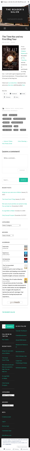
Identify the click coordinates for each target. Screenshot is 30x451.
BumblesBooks (20, 351)
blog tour (8, 108)
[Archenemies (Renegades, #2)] (25, 262)
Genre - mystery (15, 108)
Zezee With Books (21, 340)
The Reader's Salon (15, 10)
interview (10, 85)
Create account (6, 417)
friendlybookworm (21, 335)
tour (16, 129)
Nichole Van (6, 248)
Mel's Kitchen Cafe (21, 356)
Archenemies (6, 259)
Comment (22, 170)
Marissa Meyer (7, 254)
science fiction (17, 122)
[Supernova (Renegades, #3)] (25, 256)
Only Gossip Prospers (8, 215)
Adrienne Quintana (21, 367)
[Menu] (4, 28)
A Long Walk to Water (8, 210)
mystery (6, 122)
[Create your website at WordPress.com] (15, 2)
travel (23, 129)
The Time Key (8, 126)
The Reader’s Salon (8, 312)
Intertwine (5, 246)
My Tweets (5, 339)
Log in (4, 421)
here (23, 85)
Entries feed (5, 426)
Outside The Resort (21, 331)
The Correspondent (8, 265)
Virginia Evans (6, 267)
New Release (14, 110)
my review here (12, 83)
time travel (7, 129)
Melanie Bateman (19, 118)
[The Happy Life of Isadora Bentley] (25, 282)
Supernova (6, 253)
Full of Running (23, 141)
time (16, 126)
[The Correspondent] (25, 268)
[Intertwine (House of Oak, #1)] (25, 249)
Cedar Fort (7, 118)
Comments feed (6, 430)
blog (5, 115)
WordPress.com (6, 435)
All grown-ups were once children (11, 192)
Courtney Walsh (7, 281)
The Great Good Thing (8, 199)
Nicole (13, 42)
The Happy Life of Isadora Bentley (12, 279)
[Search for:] (15, 180)
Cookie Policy (8, 444)
